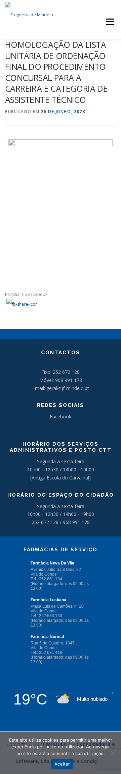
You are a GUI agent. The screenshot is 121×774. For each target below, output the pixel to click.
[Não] (112, 752)
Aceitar (62, 764)
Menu (109, 22)
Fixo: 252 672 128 (60, 372)
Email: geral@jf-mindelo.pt (60, 388)
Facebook (60, 416)
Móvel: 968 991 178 (60, 380)
